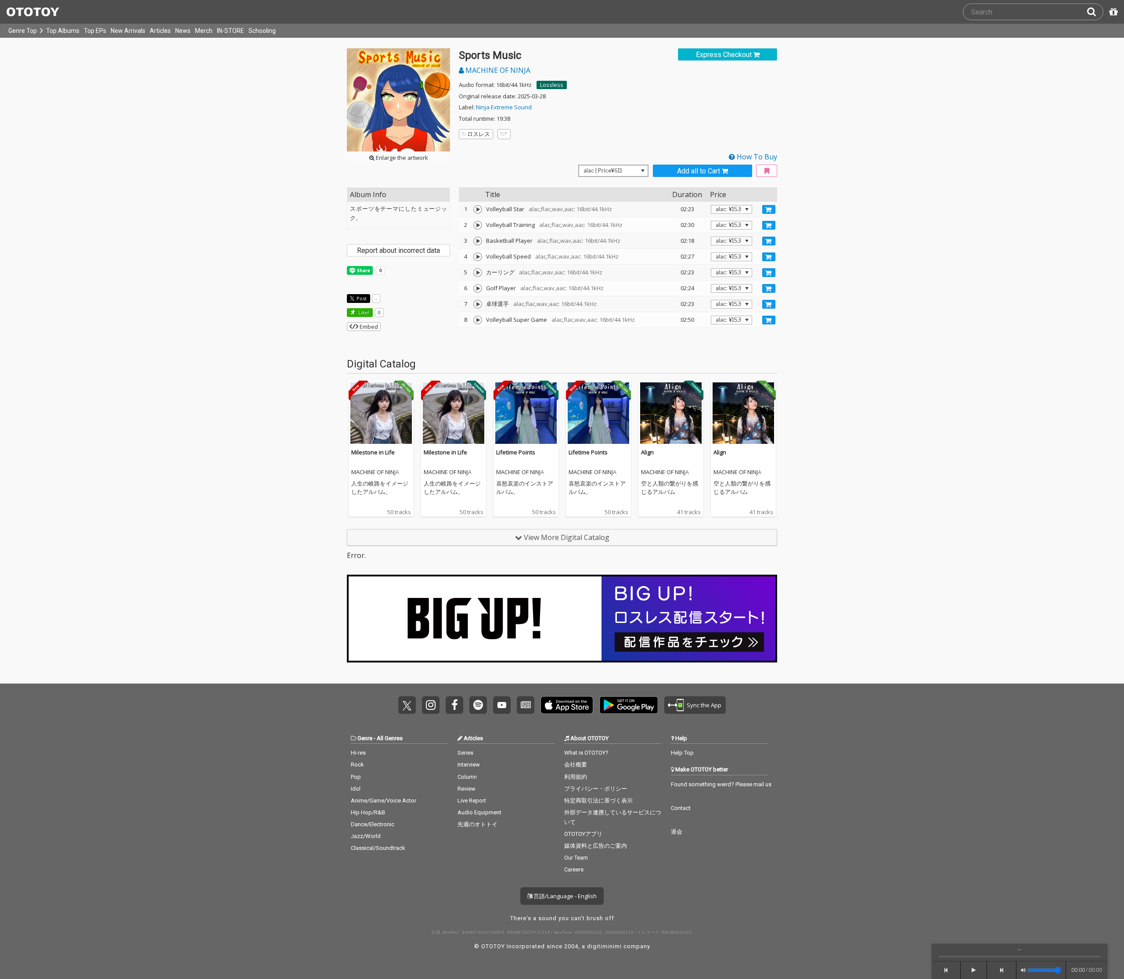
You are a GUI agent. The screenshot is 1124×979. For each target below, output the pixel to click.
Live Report (472, 800)
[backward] (946, 970)
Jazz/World (366, 836)
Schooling (262, 30)
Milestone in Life (373, 452)
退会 (676, 831)
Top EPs (95, 30)
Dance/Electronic (372, 824)
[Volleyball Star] (478, 209)
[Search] (1095, 12)
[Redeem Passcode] (1112, 12)
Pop (356, 777)
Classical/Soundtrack (378, 848)
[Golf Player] (478, 288)
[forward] (1001, 970)
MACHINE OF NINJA (497, 70)
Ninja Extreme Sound (504, 107)
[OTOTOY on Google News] (525, 705)
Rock (357, 764)
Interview (469, 764)
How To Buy (756, 157)
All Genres (390, 738)
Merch (204, 30)
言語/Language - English (564, 896)
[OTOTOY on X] (407, 705)
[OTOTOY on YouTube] (502, 705)
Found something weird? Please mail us (721, 784)
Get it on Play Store (628, 705)
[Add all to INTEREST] (766, 171)
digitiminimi (604, 946)
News (183, 30)
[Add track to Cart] (768, 209)
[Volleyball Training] (478, 225)
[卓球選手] (478, 304)
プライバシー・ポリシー (595, 788)
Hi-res (358, 752)
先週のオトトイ (477, 824)
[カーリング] (478, 272)
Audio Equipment (479, 812)
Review (467, 788)
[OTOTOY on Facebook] (454, 705)
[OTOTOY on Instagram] (431, 705)
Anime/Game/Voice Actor (383, 800)
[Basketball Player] (478, 241)
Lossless (551, 85)
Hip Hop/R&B (368, 812)
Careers (574, 869)
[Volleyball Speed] (478, 257)
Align (647, 452)
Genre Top (22, 30)
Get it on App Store (566, 705)
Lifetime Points (515, 452)
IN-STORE (230, 30)
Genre (364, 738)
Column (467, 777)
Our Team (576, 857)
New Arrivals (128, 30)
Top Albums (62, 30)
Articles (160, 30)
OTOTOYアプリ (583, 834)
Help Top (682, 752)
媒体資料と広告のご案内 (595, 845)
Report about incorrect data (398, 250)
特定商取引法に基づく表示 (598, 800)
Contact (681, 808)
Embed (368, 327)
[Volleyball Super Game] (478, 320)
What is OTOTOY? (586, 752)
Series (465, 752)
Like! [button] (363, 312)
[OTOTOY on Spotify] (478, 705)
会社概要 (575, 764)
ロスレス (478, 134)
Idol (355, 788)
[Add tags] (504, 134)
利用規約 (575, 777)
